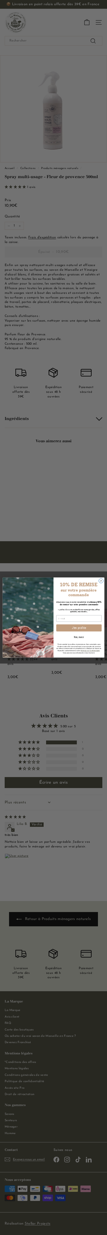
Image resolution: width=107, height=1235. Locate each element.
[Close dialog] (101, 581)
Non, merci (79, 637)
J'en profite (79, 628)
